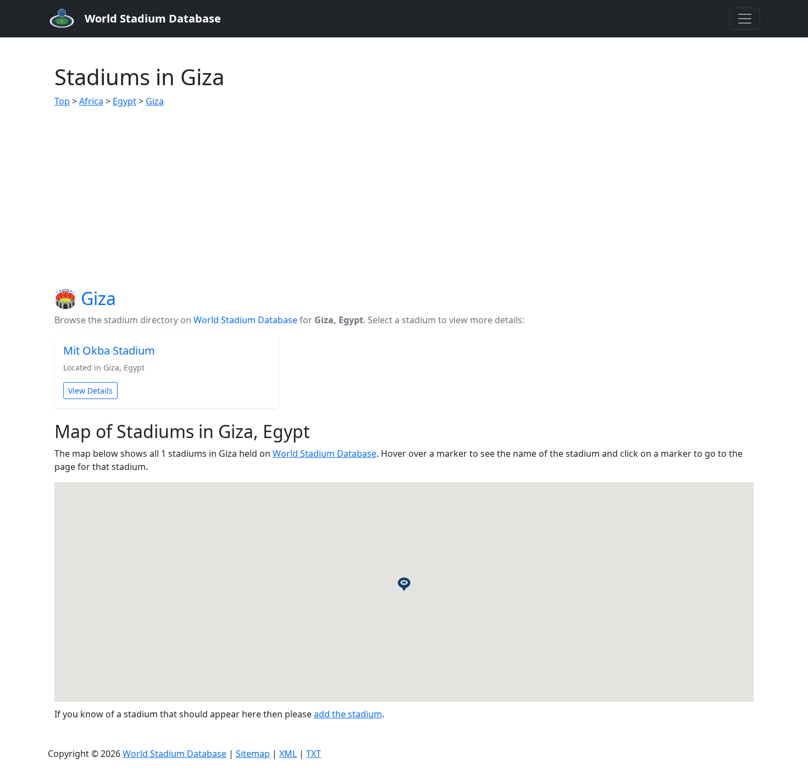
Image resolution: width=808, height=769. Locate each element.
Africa (91, 101)
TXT (313, 754)
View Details (90, 390)
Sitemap (253, 754)
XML (288, 754)
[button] (404, 584)
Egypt (124, 101)
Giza (155, 101)
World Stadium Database (245, 320)
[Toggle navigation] (744, 19)
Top (62, 101)
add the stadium (348, 714)
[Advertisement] (404, 198)
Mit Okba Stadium (109, 350)
